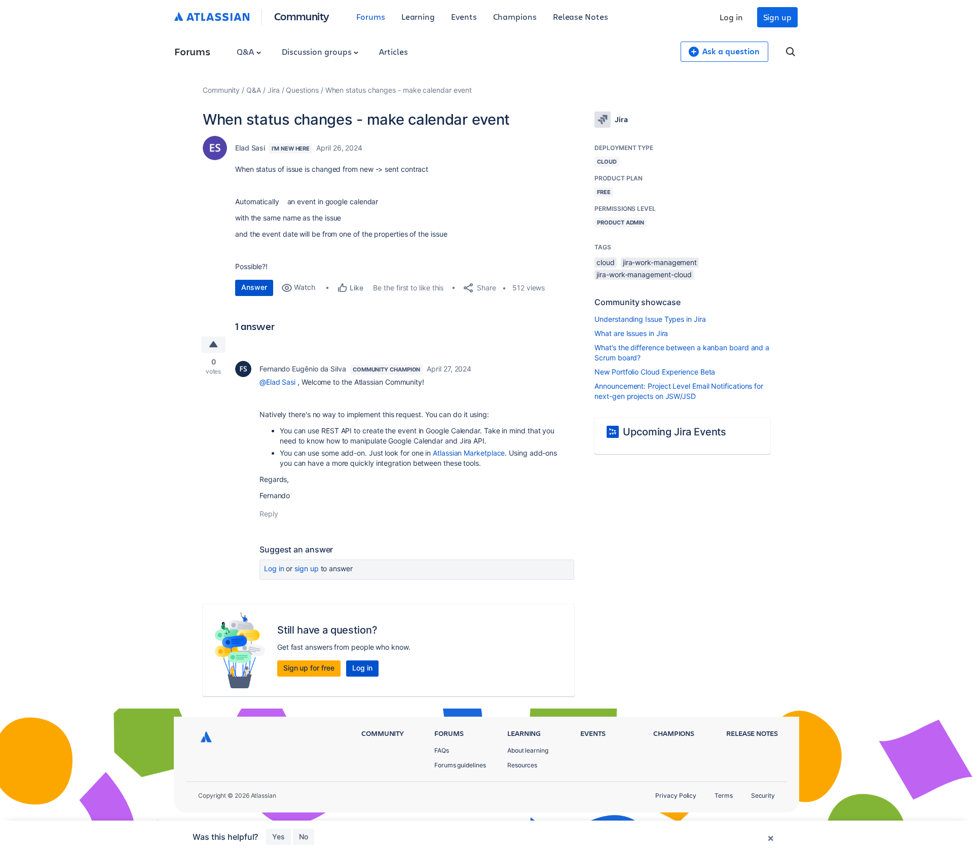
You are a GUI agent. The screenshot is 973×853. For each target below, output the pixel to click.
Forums (370, 16)
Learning (418, 16)
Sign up (777, 17)
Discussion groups (318, 51)
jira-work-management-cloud (644, 274)
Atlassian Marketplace (469, 453)
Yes (278, 836)
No (303, 836)
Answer (254, 287)
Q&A (246, 51)
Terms (724, 795)
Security (763, 795)
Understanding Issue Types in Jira (649, 319)
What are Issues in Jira (631, 333)
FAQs (441, 750)
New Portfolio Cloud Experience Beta (654, 371)
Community (301, 16)
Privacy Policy (675, 795)
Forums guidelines (460, 765)
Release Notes (580, 16)
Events (464, 16)
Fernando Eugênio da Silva (302, 368)
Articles (393, 51)
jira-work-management (660, 262)
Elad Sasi (250, 147)
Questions (302, 90)
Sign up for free (308, 667)
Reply (268, 513)
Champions (515, 16)
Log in (731, 17)
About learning (527, 750)
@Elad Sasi (277, 382)
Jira (274, 90)
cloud (605, 262)
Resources (522, 765)
